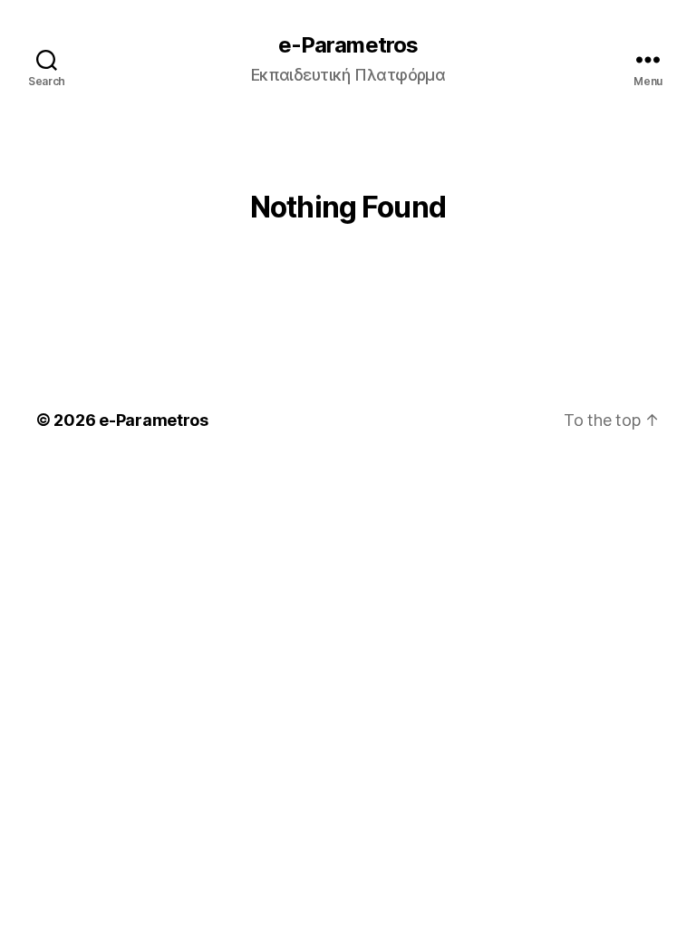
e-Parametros (347, 45)
